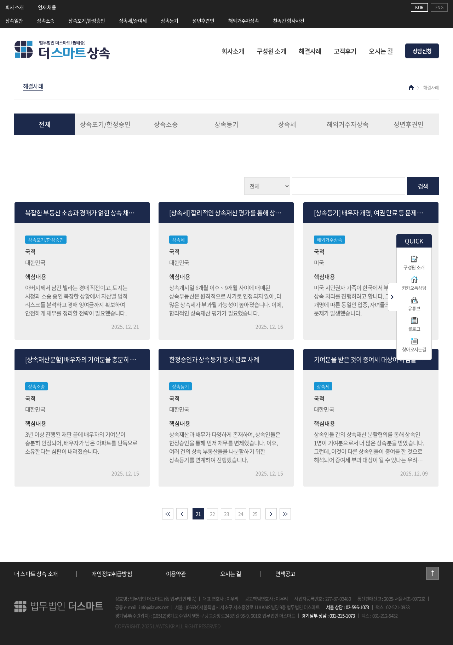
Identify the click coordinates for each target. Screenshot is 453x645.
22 (212, 513)
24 (240, 513)
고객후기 (345, 51)
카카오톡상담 (414, 287)
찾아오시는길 (414, 349)
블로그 (414, 328)
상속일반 (14, 20)
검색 (423, 186)
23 (226, 513)
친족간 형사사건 (288, 20)
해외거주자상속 (243, 20)
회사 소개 (14, 7)
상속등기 (169, 20)
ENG (439, 7)
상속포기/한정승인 (86, 20)
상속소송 (45, 20)
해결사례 (310, 51)
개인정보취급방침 (112, 573)
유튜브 (414, 308)
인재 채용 (47, 7)
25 (255, 513)
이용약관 (176, 573)
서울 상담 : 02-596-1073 (347, 607)
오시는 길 (381, 51)
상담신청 (422, 51)
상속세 (287, 124)
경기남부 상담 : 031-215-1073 (328, 615)
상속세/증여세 (133, 20)
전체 (45, 124)
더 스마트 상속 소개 (36, 573)
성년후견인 (203, 20)
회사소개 (233, 51)
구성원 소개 (271, 51)
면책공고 (285, 573)
